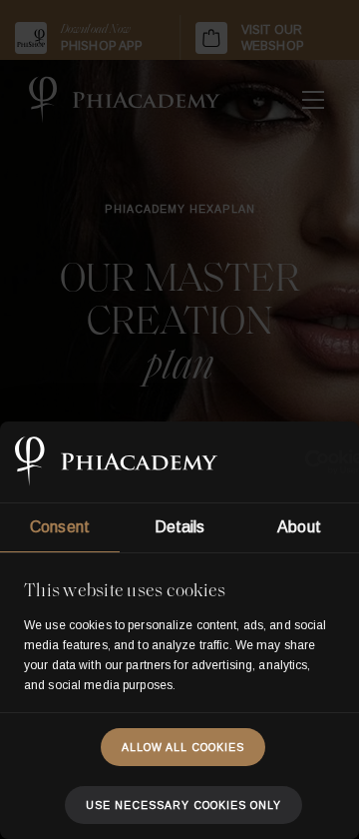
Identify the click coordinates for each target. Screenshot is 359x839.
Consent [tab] (60, 526)
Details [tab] (180, 526)
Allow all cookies (183, 747)
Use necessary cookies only (183, 805)
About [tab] (299, 526)
